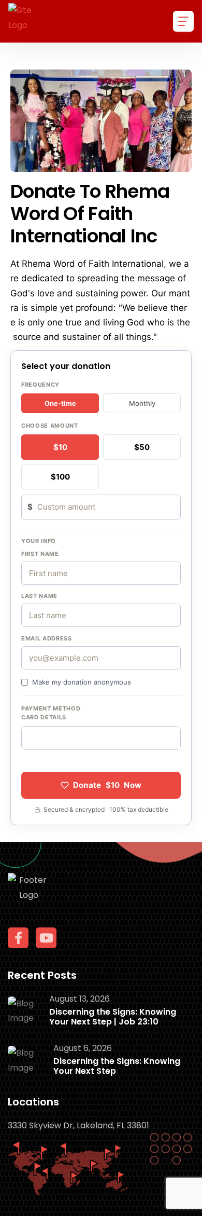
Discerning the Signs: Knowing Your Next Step (116, 1066)
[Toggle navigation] (183, 21)
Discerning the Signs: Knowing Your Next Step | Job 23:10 (112, 1017)
